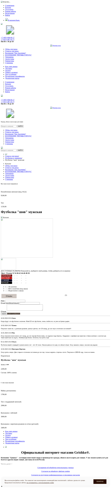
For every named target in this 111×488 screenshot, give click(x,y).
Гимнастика (9, 61)
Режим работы (10, 11)
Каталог (8, 7)
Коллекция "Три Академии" (15, 53)
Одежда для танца (12, 51)
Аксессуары (9, 59)
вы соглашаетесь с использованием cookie (40, 483)
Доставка (8, 68)
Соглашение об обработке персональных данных (55, 468)
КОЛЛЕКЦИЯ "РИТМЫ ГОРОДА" (18, 55)
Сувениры (9, 63)
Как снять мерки (11, 66)
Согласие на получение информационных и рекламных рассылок (55, 475)
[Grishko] (10, 34)
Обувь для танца (11, 49)
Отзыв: (3, 311)
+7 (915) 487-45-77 (7, 39)
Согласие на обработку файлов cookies (55, 471)
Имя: (3, 301)
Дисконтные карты (12, 78)
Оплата (8, 70)
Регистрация (10, 13)
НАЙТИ (20, 126)
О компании (9, 5)
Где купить (9, 9)
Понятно (99, 481)
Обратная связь (56, 45)
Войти (7, 15)
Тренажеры (9, 57)
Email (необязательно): (10, 303)
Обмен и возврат (11, 72)
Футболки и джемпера (13, 158)
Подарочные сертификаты (15, 76)
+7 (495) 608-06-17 (7, 38)
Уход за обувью (10, 74)
